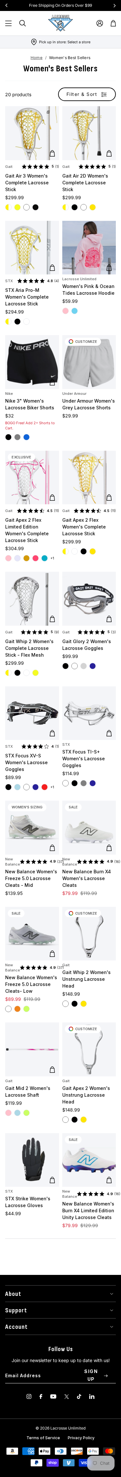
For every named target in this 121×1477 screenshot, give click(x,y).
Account (16, 1327)
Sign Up (91, 1375)
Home (37, 57)
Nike (9, 393)
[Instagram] (29, 1396)
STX (9, 281)
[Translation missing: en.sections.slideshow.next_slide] (114, 5)
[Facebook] (40, 1396)
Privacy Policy (81, 1437)
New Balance (12, 862)
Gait (9, 166)
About (13, 1294)
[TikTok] (79, 1396)
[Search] (22, 23)
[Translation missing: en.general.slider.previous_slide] (6, 5)
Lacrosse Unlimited (79, 279)
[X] (66, 1396)
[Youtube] (53, 1396)
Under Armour (74, 393)
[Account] (99, 23)
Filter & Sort (81, 94)
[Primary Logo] (61, 23)
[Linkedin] (92, 1396)
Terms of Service (43, 1437)
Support (16, 1310)
